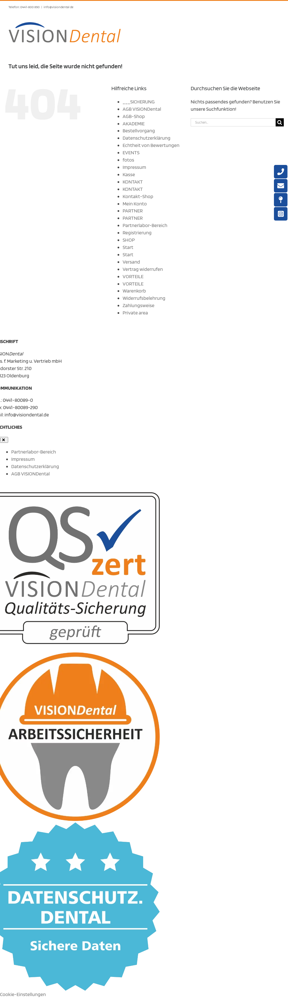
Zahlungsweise (138, 305)
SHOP (129, 240)
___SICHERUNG (139, 102)
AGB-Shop (134, 116)
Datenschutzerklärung (146, 138)
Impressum (134, 167)
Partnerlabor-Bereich (145, 225)
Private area (135, 313)
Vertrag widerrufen (143, 269)
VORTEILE (133, 276)
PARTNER (133, 211)
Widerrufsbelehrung (144, 298)
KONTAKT (133, 182)
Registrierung (137, 232)
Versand (131, 262)
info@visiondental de (58, 7)
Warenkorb (134, 291)
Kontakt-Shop (138, 196)
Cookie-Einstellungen (23, 994)
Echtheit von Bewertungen (151, 145)
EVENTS (131, 152)
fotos (128, 160)
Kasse (129, 174)
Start (128, 247)
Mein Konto (135, 204)
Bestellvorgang (139, 130)
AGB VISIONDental (142, 109)
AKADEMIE (134, 123)
